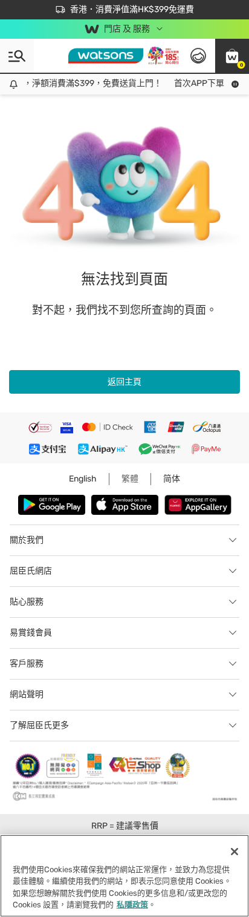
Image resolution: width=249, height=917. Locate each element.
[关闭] (234, 851)
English (83, 479)
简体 (171, 479)
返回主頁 (124, 382)
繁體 (129, 479)
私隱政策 (132, 904)
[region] (124, 876)
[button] (232, 56)
